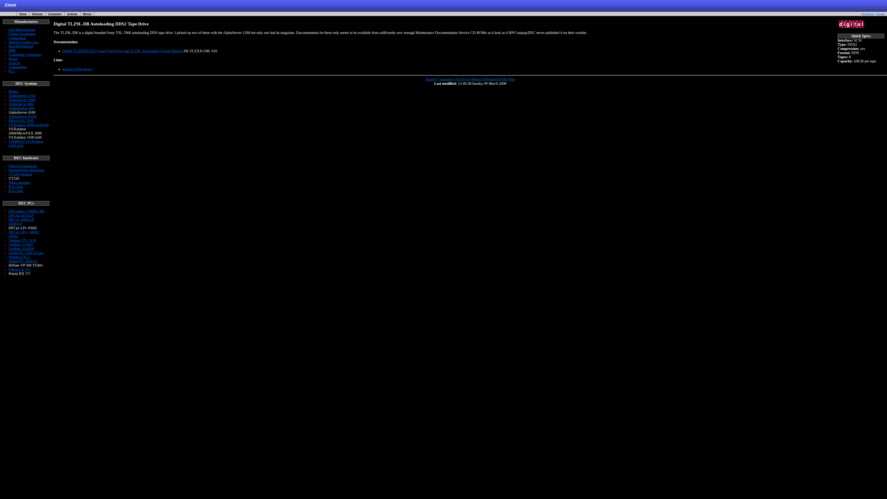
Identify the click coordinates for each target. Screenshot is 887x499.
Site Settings (867, 13)
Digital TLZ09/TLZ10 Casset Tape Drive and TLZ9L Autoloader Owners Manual (122, 51)
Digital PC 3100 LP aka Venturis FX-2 (26, 255)
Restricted (492, 79)
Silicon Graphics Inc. (24, 42)
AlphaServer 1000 (22, 100)
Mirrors (87, 13)
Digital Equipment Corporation (22, 36)
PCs (12, 71)
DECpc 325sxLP (21, 215)
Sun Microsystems (22, 30)
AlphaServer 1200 (22, 96)
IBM (12, 50)
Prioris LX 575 (19, 269)
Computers (55, 13)
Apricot (14, 63)
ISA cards (16, 191)
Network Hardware (23, 166)
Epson (13, 59)
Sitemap (880, 13)
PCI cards (16, 187)
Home (23, 13)
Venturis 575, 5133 (22, 240)
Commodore (18, 67)
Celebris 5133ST (21, 244)
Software (37, 13)
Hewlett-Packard (21, 46)
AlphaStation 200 (21, 108)
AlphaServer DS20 (22, 117)
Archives (72, 13)
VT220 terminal (20, 174)
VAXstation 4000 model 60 (29, 125)
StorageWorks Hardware (27, 170)
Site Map (508, 79)
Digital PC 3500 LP (23, 261)
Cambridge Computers (25, 55)
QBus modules (19, 183)
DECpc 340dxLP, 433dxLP (22, 222)
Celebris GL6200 (21, 249)
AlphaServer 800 (21, 104)
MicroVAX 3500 (21, 121)
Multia (13, 92)
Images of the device (77, 69)
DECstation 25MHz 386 (26, 211)
